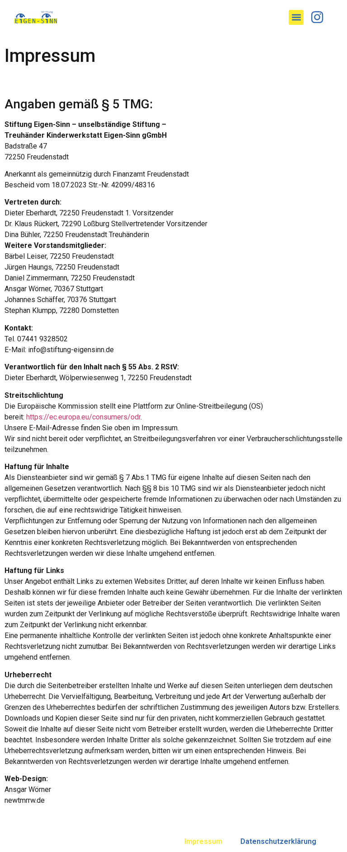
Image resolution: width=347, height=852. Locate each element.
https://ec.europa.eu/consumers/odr (83, 417)
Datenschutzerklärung (278, 841)
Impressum (203, 841)
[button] (296, 17)
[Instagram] (317, 17)
